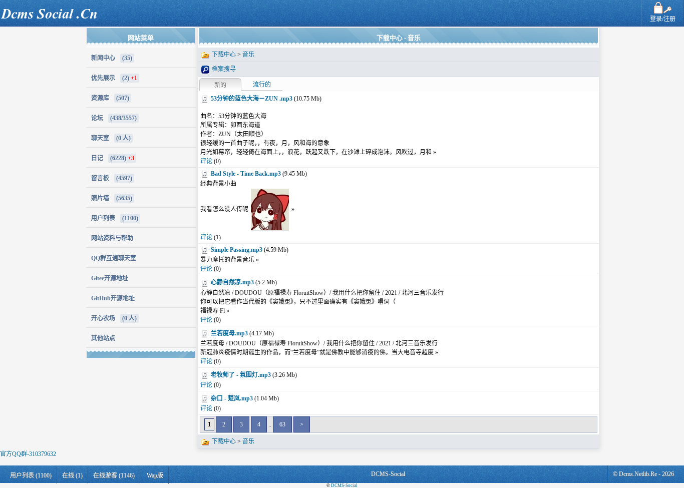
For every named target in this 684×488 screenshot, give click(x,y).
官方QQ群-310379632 (28, 453)
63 (282, 424)
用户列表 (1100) (31, 475)
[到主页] (51, 8)
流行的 (262, 84)
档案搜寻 (224, 69)
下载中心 (224, 54)
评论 (206, 161)
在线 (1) (72, 475)
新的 (220, 85)
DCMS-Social (344, 485)
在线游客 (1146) (114, 475)
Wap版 (155, 475)
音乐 (248, 54)
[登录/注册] (662, 4)
